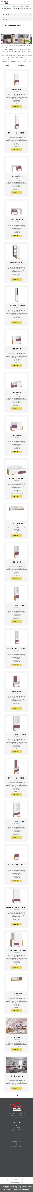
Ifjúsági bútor (24, 6)
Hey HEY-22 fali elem (16, 994)
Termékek (14, 6)
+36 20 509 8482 (16, 1136)
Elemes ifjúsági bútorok (9, 8)
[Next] (30, 1095)
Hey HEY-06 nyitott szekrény (16, 306)
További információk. (17, 1189)
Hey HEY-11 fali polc (16, 523)
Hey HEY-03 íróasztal (16, 176)
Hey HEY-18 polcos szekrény (16, 821)
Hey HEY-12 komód (16, 562)
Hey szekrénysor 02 (16, 1076)
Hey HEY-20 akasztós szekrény (16, 907)
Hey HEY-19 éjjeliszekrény (16, 864)
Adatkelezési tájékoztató (16, 1182)
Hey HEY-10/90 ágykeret (16, 478)
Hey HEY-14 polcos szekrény (16, 648)
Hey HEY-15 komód (16, 691)
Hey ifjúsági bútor (25, 8)
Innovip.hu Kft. (27, 1179)
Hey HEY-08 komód (16, 392)
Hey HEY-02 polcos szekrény (16, 133)
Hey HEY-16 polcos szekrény (16, 735)
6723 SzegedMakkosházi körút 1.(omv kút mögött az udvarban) (16, 1129)
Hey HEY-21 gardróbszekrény (16, 951)
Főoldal (6, 6)
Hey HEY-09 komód (16, 435)
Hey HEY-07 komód (16, 349)
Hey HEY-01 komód (16, 90)
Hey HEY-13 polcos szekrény (16, 605)
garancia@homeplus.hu (16, 1146)
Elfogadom (25, 1189)
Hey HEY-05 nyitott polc (16, 262)
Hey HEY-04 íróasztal (16, 219)
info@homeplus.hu (16, 1141)
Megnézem (16, 106)
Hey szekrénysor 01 (16, 1037)
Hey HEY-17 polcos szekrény (16, 778)
